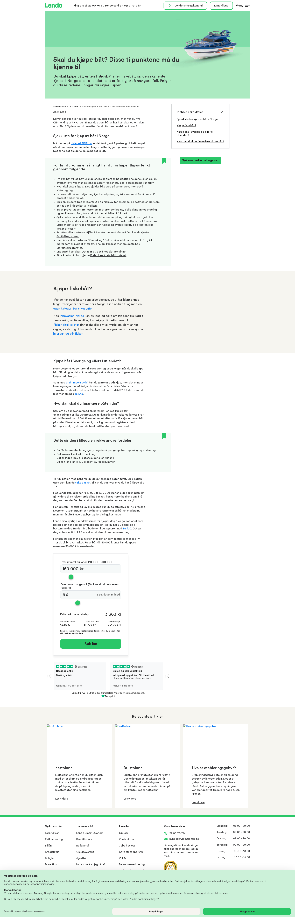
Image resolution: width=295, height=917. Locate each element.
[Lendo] (53, 6)
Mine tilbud (221, 5)
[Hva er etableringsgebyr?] (199, 726)
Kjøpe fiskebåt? (186, 125)
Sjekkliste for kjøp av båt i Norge (197, 119)
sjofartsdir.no (117, 251)
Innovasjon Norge (72, 315)
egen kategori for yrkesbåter (73, 308)
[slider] (90, 577)
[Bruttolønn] (123, 726)
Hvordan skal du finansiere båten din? (200, 141)
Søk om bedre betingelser (200, 160)
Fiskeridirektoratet (66, 324)
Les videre (61, 798)
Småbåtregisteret (68, 236)
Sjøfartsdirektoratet (69, 248)
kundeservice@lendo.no (184, 838)
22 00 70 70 (96, 5)
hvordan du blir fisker (67, 333)
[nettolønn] (55, 726)
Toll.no (78, 394)
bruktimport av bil (77, 382)
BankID (127, 528)
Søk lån (91, 644)
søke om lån (82, 482)
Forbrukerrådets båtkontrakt (108, 255)
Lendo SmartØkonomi (189, 5)
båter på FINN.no (81, 143)
